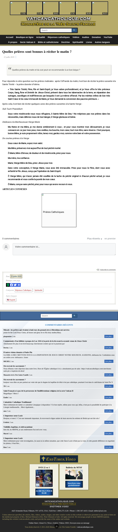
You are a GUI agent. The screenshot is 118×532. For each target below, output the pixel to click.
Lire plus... (109, 336)
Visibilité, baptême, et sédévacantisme (17, 427)
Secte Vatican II (27, 42)
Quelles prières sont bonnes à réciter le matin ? (37, 51)
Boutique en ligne (24, 37)
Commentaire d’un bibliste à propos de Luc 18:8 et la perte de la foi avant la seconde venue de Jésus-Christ (45, 341)
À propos (12, 42)
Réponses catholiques (59, 37)
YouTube (108, 37)
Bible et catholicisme (48, 42)
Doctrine (65, 42)
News (49, 523)
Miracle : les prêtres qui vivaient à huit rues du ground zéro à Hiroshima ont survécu (36, 330)
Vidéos (75, 37)
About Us (42, 523)
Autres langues (102, 42)
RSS (67, 523)
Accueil (9, 37)
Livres (89, 42)
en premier (110, 238)
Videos (61, 523)
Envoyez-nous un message (79, 523)
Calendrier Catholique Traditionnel (17, 402)
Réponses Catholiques (23, 290)
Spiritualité (77, 42)
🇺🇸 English (11, 299)
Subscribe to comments (108, 270)
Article (55, 523)
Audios (85, 37)
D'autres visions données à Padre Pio (17, 352)
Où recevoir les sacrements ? (14, 366)
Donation (96, 37)
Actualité (40, 37)
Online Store (33, 523)
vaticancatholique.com (85, 527)
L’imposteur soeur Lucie (13, 416)
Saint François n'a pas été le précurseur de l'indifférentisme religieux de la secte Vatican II (38, 391)
